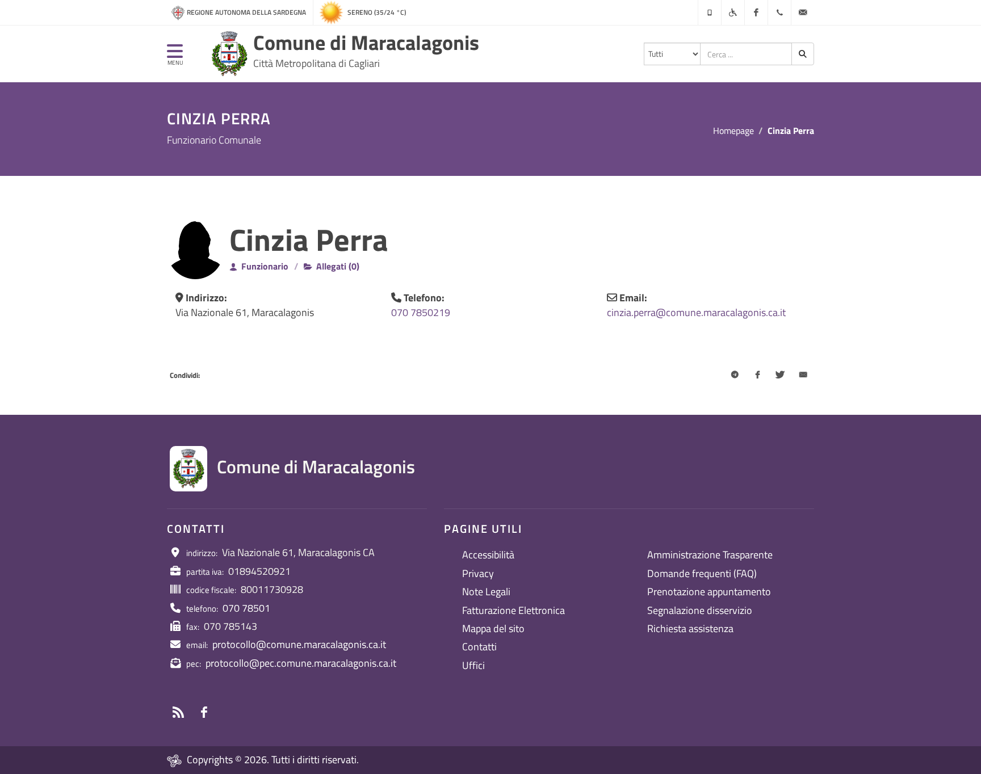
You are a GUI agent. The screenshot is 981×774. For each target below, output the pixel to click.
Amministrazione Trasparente (710, 554)
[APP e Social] (709, 12)
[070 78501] (779, 12)
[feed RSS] (178, 712)
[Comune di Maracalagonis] (229, 54)
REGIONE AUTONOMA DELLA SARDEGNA (246, 12)
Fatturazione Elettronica (513, 610)
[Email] (802, 375)
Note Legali (486, 591)
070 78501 (246, 608)
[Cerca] (802, 54)
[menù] (175, 56)
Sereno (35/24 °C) (376, 12)
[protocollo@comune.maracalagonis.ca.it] (802, 12)
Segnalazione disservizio (699, 610)
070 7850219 (420, 312)
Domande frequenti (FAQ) (702, 573)
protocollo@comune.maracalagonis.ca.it (299, 644)
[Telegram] (734, 375)
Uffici (473, 665)
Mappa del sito (493, 628)
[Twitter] (780, 375)
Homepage (733, 130)
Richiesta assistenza (690, 628)
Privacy (478, 573)
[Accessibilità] (733, 12)
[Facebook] (756, 12)
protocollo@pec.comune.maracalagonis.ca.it (301, 663)
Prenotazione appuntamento (709, 591)
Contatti (479, 646)
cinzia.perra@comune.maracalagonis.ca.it (696, 312)
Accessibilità (488, 554)
